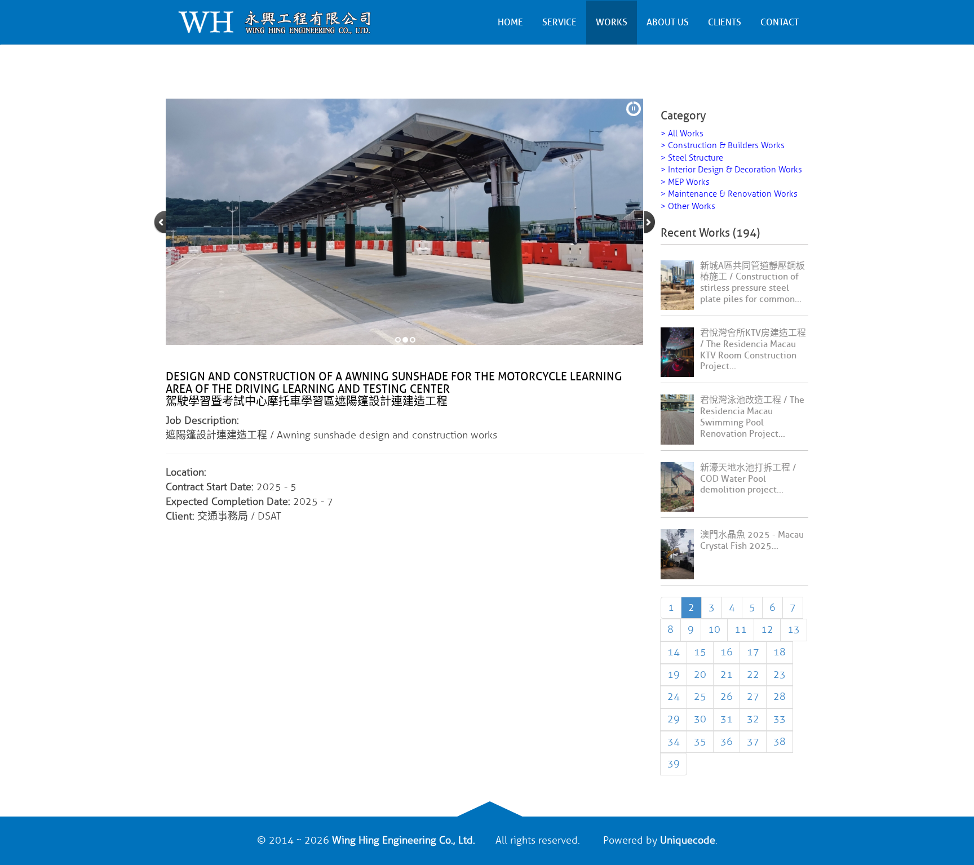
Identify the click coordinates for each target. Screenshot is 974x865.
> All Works (682, 133)
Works (611, 22)
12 (767, 629)
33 (779, 719)
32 (753, 719)
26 (726, 696)
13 (793, 629)
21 (726, 674)
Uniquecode (687, 840)
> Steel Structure (692, 158)
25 (700, 696)
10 (714, 629)
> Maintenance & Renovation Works (729, 194)
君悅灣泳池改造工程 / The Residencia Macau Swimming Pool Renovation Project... (752, 416)
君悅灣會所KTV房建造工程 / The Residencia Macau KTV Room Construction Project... (753, 349)
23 (779, 674)
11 (740, 629)
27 (753, 696)
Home (510, 22)
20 (700, 674)
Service (559, 22)
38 (779, 741)
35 (700, 741)
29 (673, 719)
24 (673, 696)
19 (673, 674)
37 (753, 741)
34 (673, 741)
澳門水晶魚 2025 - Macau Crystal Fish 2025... (752, 540)
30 (700, 719)
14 (673, 652)
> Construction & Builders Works (723, 145)
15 (700, 652)
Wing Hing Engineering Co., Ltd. (403, 840)
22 (753, 674)
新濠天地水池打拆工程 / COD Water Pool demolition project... (748, 479)
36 (726, 741)
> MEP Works (685, 182)
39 (673, 763)
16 (726, 652)
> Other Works (688, 206)
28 (779, 696)
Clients (724, 22)
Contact (779, 22)
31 (726, 719)
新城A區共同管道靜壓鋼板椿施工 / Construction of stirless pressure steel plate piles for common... (752, 282)
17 (753, 652)
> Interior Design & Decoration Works (731, 170)
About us (668, 22)
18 (779, 652)
